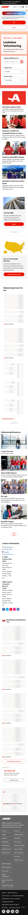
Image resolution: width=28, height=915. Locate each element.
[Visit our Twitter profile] (8, 911)
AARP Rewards (6, 845)
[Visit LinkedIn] (17, 911)
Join (14, 22)
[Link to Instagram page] (12, 911)
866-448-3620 (8, 549)
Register (15, 6)
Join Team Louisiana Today (11, 107)
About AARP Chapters (9, 473)
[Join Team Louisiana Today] (14, 98)
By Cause (4, 496)
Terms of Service (6, 895)
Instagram (14, 609)
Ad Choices (5, 907)
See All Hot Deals (14, 780)
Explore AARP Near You (11, 58)
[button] (26, 7)
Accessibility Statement (18, 895)
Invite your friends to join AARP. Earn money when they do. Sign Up (11, 2)
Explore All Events (7, 419)
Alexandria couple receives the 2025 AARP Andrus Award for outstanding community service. (13, 187)
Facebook (3, 609)
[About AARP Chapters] (14, 463)
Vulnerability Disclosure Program (10, 904)
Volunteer (4, 838)
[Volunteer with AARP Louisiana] (14, 148)
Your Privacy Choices (14, 907)
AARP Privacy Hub (12, 892)
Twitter (7, 609)
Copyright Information (7, 901)
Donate (4, 834)
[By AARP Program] (14, 511)
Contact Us (17, 830)
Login (20, 6)
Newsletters (17, 838)
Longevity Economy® (7, 885)
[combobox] (14, 62)
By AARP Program (7, 521)
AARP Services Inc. (19, 860)
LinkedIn (18, 609)
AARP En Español (18, 834)
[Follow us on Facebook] (3, 911)
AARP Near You (6, 852)
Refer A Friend (17, 841)
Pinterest (10, 609)
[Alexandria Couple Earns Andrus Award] (14, 172)
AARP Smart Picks (6, 849)
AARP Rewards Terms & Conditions (11, 898)
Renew (14, 27)
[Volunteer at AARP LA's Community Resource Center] (14, 122)
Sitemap (4, 892)
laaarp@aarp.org (8, 554)
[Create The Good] (14, 441)
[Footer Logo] (14, 819)
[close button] (26, 10)
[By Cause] (14, 486)
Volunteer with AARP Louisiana (13, 157)
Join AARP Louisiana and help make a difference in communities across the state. (13, 110)
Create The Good (7, 451)
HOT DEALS (8, 771)
